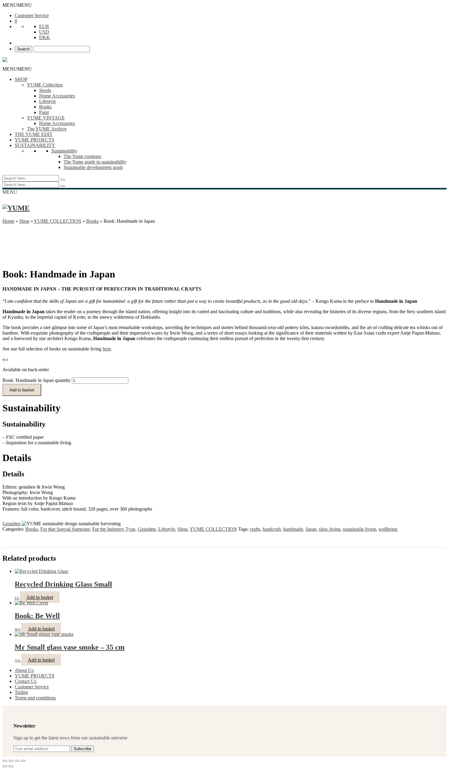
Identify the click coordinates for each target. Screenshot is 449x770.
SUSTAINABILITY (35, 145)
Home (8, 221)
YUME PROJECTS (34, 139)
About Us (24, 670)
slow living (329, 529)
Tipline (21, 692)
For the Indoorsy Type (113, 529)
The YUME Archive (47, 128)
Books (45, 106)
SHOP (21, 79)
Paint (44, 112)
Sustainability (64, 150)
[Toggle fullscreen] (17, 761)
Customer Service (32, 15)
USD (44, 32)
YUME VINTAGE (46, 117)
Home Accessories (57, 95)
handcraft (272, 529)
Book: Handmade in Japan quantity (36, 380)
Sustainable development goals (93, 167)
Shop (24, 221)
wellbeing (387, 529)
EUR (44, 26)
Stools (45, 90)
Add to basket (21, 390)
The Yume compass (82, 156)
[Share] (11, 761)
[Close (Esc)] (4, 761)
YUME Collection (45, 84)
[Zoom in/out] (23, 761)
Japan (310, 529)
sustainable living (359, 529)
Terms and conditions (35, 697)
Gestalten (11, 523)
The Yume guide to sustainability (95, 161)
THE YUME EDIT (34, 134)
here (107, 348)
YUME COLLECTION (57, 221)
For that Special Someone (65, 529)
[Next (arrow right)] (11, 766)
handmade (293, 529)
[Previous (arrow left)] (4, 766)
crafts (255, 529)
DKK (44, 37)
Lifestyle (47, 101)
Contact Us (25, 681)
